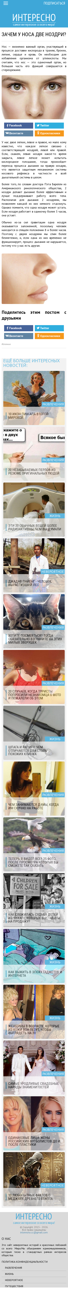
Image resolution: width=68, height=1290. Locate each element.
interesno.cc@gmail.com (34, 1232)
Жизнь (9, 1274)
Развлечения (13, 1267)
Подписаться (54, 3)
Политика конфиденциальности (25, 1261)
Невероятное (14, 1280)
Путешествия (14, 1286)
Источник (6, 344)
